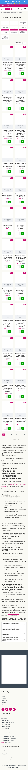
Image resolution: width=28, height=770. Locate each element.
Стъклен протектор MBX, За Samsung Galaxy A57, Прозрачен (7, 291)
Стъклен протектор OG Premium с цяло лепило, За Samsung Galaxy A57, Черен (20, 323)
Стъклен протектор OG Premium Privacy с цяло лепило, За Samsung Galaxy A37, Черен (7, 388)
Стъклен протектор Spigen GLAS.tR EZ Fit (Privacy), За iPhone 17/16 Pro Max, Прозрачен (20, 133)
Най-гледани (18, 652)
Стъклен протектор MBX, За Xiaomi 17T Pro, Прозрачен (20, 195)
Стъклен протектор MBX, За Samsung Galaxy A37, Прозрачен (20, 291)
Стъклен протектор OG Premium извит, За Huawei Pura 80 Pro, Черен (20, 421)
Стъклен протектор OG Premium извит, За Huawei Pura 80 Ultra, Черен (7, 421)
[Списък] (4, 43)
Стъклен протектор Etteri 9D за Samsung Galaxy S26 (20, 356)
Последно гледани (7, 652)
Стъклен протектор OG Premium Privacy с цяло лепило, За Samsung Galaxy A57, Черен (20, 258)
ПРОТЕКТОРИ (6, 12)
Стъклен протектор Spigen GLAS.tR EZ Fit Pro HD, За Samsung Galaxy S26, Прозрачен (7, 133)
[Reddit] (14, 709)
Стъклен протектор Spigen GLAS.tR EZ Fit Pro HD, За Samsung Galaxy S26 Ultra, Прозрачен (7, 99)
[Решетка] (2, 43)
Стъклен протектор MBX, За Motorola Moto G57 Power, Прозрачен (7, 258)
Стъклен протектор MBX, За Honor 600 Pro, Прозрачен (20, 165)
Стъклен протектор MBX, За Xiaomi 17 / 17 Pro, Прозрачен (20, 387)
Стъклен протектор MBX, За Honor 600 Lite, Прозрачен (7, 225)
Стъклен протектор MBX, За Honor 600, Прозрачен (7, 195)
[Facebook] (2, 709)
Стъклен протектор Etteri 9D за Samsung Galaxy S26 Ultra (7, 356)
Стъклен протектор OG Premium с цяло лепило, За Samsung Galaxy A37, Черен (7, 323)
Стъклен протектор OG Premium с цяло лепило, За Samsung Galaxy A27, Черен (20, 65)
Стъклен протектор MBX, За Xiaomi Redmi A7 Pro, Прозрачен (20, 226)
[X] (10, 709)
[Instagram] (6, 709)
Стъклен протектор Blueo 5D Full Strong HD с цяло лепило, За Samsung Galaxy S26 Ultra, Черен (20, 99)
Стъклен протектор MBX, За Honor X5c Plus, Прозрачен (7, 165)
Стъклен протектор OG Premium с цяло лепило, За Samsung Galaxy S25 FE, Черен (7, 65)
